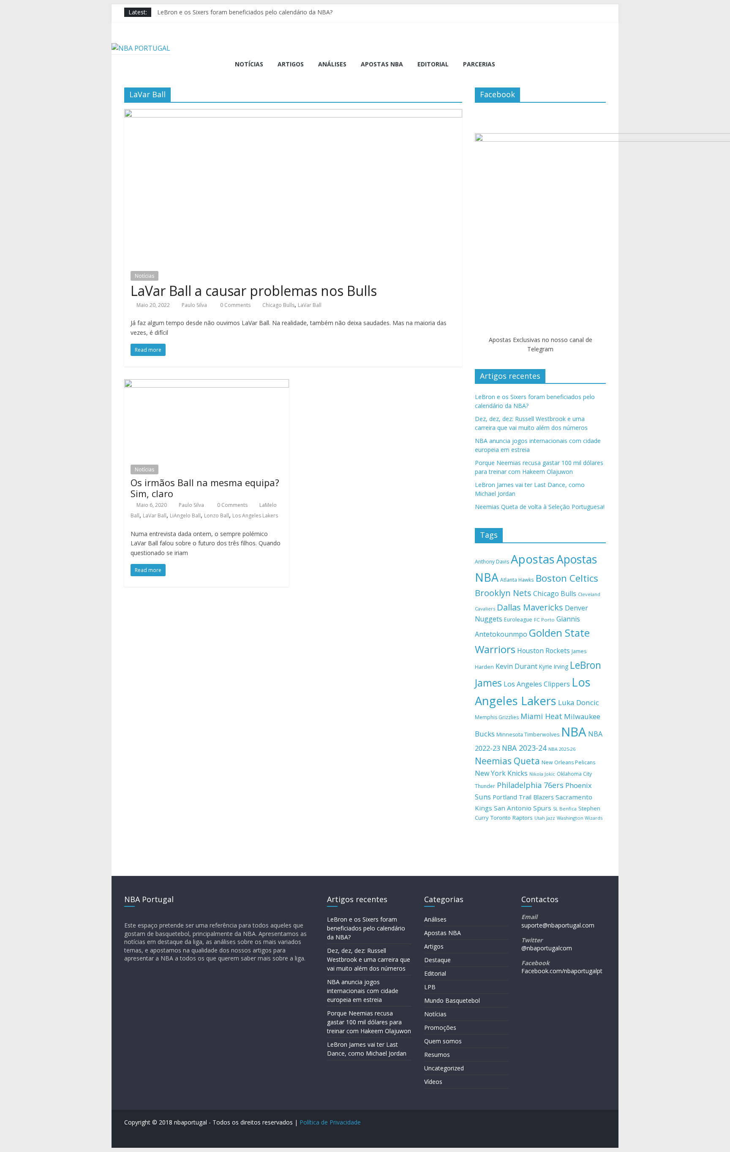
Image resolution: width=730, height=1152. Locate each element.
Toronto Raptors (511, 817)
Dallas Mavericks (530, 607)
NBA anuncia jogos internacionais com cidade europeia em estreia (362, 991)
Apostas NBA (382, 64)
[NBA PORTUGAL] (141, 48)
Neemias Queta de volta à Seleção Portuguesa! (540, 507)
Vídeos (433, 1082)
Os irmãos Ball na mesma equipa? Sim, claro (205, 488)
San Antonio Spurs (522, 808)
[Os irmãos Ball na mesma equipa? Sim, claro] (206, 384)
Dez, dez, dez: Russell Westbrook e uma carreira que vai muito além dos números (368, 959)
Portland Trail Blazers (523, 797)
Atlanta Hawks (517, 579)
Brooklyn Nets (503, 593)
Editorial (433, 64)
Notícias (249, 64)
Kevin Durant (516, 666)
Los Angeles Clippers (537, 684)
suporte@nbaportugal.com (557, 925)
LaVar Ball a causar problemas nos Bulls (254, 291)
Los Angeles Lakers (255, 515)
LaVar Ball (309, 305)
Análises (332, 64)
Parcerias (479, 64)
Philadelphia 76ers (530, 785)
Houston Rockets (543, 650)
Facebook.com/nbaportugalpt (561, 971)
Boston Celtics (567, 578)
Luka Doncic (578, 702)
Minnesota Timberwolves (527, 734)
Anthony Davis (492, 561)
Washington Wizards (579, 818)
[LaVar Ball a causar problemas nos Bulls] (293, 114)
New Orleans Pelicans (568, 762)
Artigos (291, 64)
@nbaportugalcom (546, 948)
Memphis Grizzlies (497, 717)
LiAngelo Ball (185, 515)
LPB (430, 987)
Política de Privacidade (330, 1122)
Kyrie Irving (553, 666)
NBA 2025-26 (561, 749)
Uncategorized (444, 1068)
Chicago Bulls (278, 305)
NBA (573, 731)
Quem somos (443, 1041)
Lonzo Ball (216, 515)
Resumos (437, 1055)
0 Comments (235, 305)
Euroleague (518, 619)
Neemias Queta (507, 761)
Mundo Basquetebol (452, 1000)
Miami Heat (541, 716)
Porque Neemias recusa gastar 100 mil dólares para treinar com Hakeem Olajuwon (369, 1022)
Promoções (440, 1027)
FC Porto (544, 619)
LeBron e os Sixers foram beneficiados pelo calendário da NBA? (244, 12)
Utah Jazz (544, 818)
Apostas (533, 559)
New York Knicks (501, 773)
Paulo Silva (194, 305)
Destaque (437, 960)
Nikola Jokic (542, 774)
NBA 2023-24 (524, 748)
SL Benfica (565, 808)
